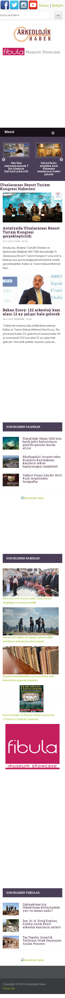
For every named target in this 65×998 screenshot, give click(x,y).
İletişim (57, 5)
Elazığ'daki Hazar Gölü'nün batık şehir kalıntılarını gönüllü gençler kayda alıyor (42, 443)
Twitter (14, 5)
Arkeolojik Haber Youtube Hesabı (33, 5)
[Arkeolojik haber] (32, 33)
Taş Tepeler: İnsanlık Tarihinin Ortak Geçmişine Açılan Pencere (42, 940)
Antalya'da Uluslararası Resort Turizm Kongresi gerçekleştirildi (31, 232)
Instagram (23, 5)
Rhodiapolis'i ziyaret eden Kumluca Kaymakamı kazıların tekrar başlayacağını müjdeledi (41, 461)
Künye (44, 5)
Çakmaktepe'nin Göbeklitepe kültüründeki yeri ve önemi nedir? (41, 907)
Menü (9, 132)
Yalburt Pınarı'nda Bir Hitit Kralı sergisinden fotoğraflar (42, 478)
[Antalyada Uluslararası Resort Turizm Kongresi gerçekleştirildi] (32, 207)
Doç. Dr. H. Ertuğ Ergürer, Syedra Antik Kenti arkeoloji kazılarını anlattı (42, 924)
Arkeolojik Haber (36, 984)
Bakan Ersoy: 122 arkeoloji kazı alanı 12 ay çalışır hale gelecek (31, 312)
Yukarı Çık (9, 988)
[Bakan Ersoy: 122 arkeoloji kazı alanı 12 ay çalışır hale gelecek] (32, 289)
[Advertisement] (32, 93)
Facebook (5, 5)
